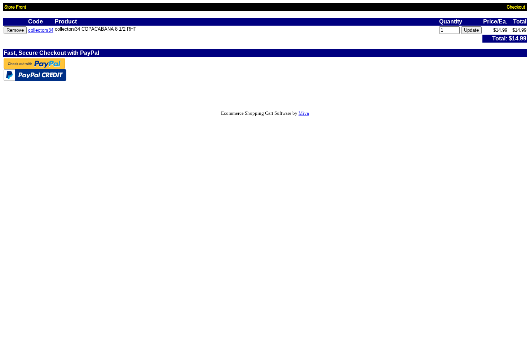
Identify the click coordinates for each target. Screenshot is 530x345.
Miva (304, 113)
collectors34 (40, 30)
